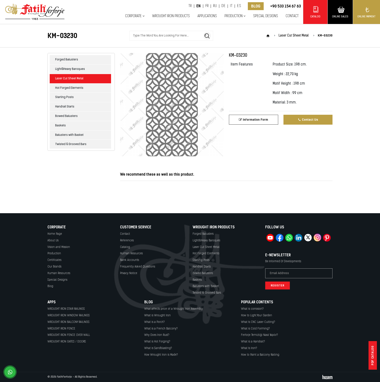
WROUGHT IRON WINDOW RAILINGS (69, 315)
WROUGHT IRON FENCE (61, 328)
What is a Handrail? (253, 341)
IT (231, 6)
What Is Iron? (249, 348)
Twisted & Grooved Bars (70, 144)
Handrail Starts (64, 106)
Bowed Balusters (66, 116)
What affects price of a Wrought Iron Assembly (173, 309)
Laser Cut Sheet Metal (69, 78)
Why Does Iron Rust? (156, 335)
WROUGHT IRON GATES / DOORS (67, 341)
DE (223, 6)
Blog (255, 6)
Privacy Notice (128, 273)
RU (215, 6)
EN (198, 6)
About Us (53, 240)
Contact (292, 16)
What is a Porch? (154, 322)
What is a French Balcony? (161, 328)
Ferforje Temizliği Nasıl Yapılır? (259, 335)
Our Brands (54, 266)
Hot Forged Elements (69, 88)
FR (207, 6)
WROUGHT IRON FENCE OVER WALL (69, 335)
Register (277, 285)
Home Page (55, 234)
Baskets (60, 125)
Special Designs (265, 16)
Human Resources (59, 273)
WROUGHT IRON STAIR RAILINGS (66, 309)
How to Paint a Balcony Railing (260, 355)
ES (239, 6)
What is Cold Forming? (255, 328)
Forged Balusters (66, 59)
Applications (207, 16)
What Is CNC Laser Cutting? (258, 322)
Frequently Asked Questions (137, 266)
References (127, 240)
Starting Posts (64, 97)
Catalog (125, 247)
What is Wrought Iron (157, 315)
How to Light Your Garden (256, 315)
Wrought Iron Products (171, 16)
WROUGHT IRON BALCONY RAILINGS (69, 322)
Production (54, 253)
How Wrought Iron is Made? (161, 355)
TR (190, 6)
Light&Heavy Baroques (70, 69)
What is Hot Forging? (157, 341)
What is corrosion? (252, 309)
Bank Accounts (129, 260)
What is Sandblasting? (158, 348)
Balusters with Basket (69, 135)
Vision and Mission (59, 247)
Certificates (54, 260)
